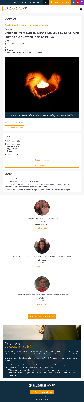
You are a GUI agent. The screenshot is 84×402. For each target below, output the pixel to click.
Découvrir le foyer (42, 160)
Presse (15, 2)
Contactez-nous (25, 2)
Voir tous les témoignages (42, 316)
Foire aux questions (42, 397)
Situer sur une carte (42, 165)
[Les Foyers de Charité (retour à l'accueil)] (14, 8)
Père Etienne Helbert (14, 47)
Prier (38, 2)
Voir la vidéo (42, 228)
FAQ (34, 2)
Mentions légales (42, 399)
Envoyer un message (15, 128)
